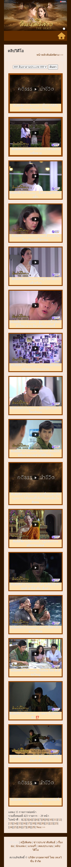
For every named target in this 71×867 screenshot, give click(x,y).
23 (56, 823)
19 (38, 823)
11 (55, 819)
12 (59, 819)
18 (33, 823)
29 (33, 827)
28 (28, 827)
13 (10, 823)
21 (47, 823)
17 (28, 823)
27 (24, 827)
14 (15, 823)
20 (42, 823)
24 (10, 827)
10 (50, 819)
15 (19, 823)
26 (19, 827)
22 (51, 823)
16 (24, 823)
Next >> (40, 827)
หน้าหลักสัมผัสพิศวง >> (50, 54)
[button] (8, 15)
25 (15, 827)
